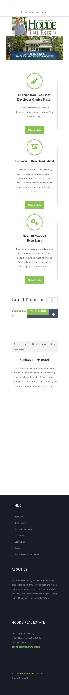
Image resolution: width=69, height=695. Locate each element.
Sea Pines (19, 535)
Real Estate (20, 522)
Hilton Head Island (24, 529)
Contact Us (20, 541)
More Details (34, 129)
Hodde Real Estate (29, 673)
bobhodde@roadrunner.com (26, 646)
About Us (19, 516)
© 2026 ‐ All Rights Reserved (27, 675)
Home (18, 548)
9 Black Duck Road (34, 360)
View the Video (34, 480)
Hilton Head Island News (27, 554)
